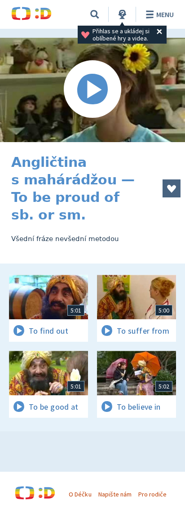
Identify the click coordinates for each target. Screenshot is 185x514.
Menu (165, 14)
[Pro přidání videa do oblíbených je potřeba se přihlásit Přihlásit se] (172, 188)
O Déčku (80, 494)
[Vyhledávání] (94, 14)
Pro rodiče (152, 494)
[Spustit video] (92, 90)
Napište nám (115, 494)
